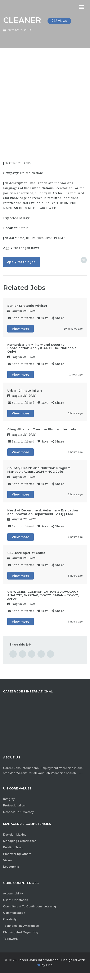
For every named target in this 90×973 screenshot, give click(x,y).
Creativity (10, 919)
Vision (7, 860)
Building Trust (13, 847)
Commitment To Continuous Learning (29, 906)
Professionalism (14, 805)
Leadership (11, 866)
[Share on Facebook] (13, 654)
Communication (14, 912)
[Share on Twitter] (22, 654)
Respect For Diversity (18, 812)
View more (20, 329)
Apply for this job (21, 262)
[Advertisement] (45, 95)
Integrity (9, 799)
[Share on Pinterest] (31, 654)
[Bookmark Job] (84, 260)
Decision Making (15, 834)
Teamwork (10, 938)
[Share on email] (50, 654)
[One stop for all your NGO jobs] (8, 7)
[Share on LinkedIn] (41, 654)
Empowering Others (17, 853)
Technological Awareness (21, 925)
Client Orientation (15, 900)
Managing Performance (19, 840)
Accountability (13, 893)
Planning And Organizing (20, 932)
